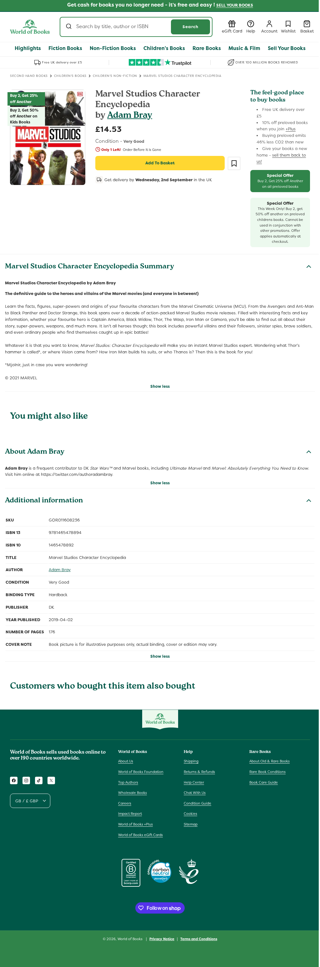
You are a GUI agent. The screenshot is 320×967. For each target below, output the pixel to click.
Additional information (44, 501)
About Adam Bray (34, 452)
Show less (160, 386)
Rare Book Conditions (267, 772)
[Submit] (69, 27)
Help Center (194, 782)
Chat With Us (195, 793)
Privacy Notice (161, 939)
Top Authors (128, 782)
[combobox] (136, 27)
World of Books (130, 939)
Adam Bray (129, 116)
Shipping (191, 761)
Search (190, 26)
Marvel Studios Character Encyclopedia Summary (89, 267)
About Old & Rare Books (269, 761)
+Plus (291, 129)
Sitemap (191, 824)
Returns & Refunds (199, 772)
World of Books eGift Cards (140, 835)
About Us (125, 761)
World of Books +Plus (135, 824)
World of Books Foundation (140, 772)
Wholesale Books (132, 793)
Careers (124, 803)
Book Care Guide (263, 782)
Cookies (190, 813)
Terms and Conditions (198, 939)
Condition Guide (197, 803)
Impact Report (130, 813)
